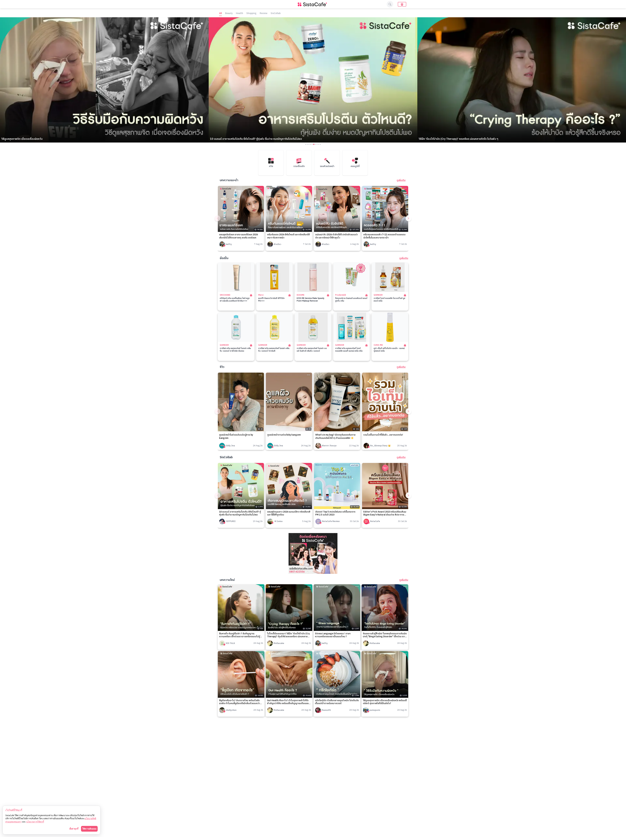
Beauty (229, 13)
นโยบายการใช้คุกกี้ (35, 821)
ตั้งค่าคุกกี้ (73, 828)
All (220, 13)
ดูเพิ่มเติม (401, 180)
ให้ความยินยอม (89, 828)
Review (263, 13)
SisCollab (276, 13)
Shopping (251, 13)
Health (239, 13)
